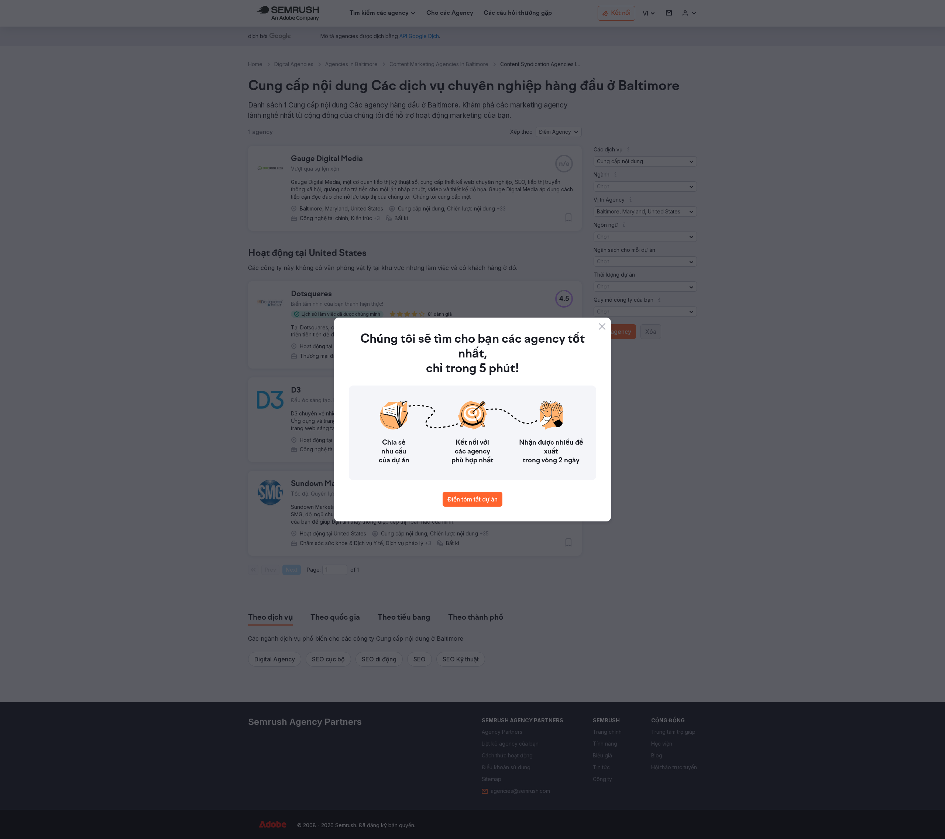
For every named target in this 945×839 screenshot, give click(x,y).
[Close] (602, 326)
